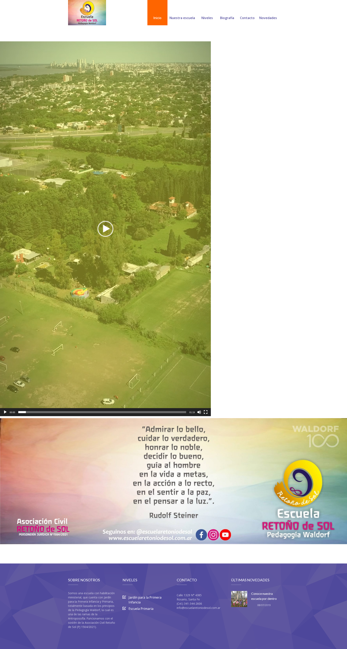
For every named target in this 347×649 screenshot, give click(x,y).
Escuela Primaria (141, 608)
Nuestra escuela (182, 18)
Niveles (207, 18)
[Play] (5, 412)
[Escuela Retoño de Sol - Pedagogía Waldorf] (87, 12)
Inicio (157, 18)
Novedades (268, 18)
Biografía (227, 18)
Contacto (247, 18)
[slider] (102, 412)
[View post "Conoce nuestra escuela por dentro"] (239, 599)
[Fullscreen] (206, 412)
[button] (105, 229)
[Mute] (199, 412)
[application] (105, 228)
